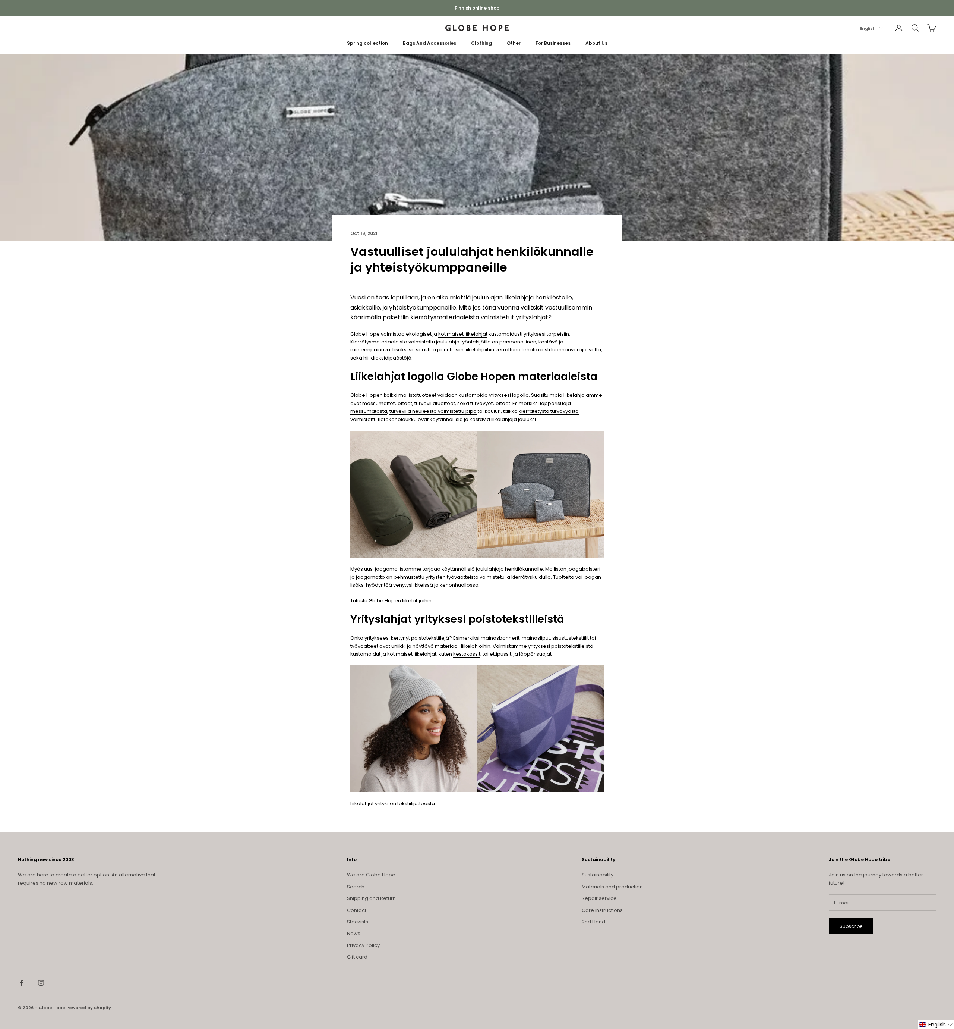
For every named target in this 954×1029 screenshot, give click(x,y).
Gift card (357, 956)
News (353, 933)
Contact (356, 910)
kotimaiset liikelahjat (462, 334)
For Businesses (553, 43)
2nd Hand (593, 921)
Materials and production (612, 886)
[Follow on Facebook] (21, 982)
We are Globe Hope (371, 874)
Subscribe (851, 926)
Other (514, 43)
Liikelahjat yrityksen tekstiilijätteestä (392, 803)
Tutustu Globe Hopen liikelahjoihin (391, 600)
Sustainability (597, 874)
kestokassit (466, 654)
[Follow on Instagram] (41, 982)
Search (355, 886)
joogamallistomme (398, 568)
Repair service (599, 898)
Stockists (357, 921)
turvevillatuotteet (434, 403)
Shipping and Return (371, 898)
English (868, 28)
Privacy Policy (363, 945)
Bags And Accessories (429, 43)
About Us (596, 43)
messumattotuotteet (387, 403)
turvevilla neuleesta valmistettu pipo (433, 411)
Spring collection (367, 43)
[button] (936, 1024)
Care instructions (602, 910)
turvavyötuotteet (490, 403)
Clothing (481, 43)
